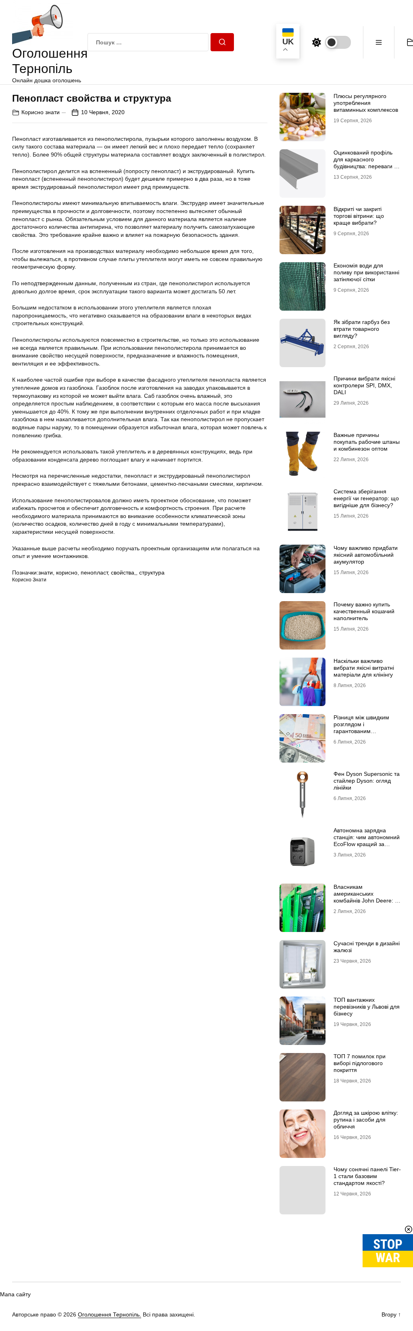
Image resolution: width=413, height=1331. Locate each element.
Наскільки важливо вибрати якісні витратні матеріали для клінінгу (364, 668)
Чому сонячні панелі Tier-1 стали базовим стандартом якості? (367, 1176)
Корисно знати (40, 112)
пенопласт (94, 572)
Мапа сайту (15, 1294)
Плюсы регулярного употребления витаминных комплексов (366, 103)
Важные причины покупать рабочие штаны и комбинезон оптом (367, 442)
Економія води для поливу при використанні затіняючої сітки (366, 272)
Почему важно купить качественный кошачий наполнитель (364, 611)
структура (152, 572)
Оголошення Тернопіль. (109, 1314)
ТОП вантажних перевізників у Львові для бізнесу (367, 1007)
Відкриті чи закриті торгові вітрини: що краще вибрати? (359, 216)
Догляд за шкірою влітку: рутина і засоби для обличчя (366, 1120)
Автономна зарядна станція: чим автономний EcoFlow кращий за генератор (367, 840)
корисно (66, 572)
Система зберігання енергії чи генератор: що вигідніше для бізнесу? (366, 498)
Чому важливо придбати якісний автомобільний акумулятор (366, 555)
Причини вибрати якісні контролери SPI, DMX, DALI (364, 385)
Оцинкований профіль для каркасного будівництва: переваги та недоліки (367, 162)
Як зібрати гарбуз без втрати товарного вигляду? (362, 329)
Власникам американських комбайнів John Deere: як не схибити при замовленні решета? (367, 900)
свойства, (123, 572)
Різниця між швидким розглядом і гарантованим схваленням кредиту (361, 727)
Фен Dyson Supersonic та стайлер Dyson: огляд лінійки (367, 781)
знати (45, 572)
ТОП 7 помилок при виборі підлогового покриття (360, 1063)
